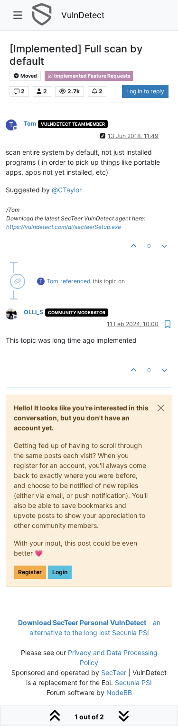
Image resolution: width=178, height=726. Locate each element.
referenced (75, 281)
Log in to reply (145, 91)
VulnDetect (82, 15)
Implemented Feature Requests (92, 76)
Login (59, 572)
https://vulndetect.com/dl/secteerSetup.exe (63, 226)
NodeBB (119, 692)
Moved (28, 76)
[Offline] (15, 313)
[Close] (161, 408)
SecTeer (113, 672)
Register (30, 572)
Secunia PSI (133, 682)
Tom (30, 123)
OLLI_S (33, 312)
